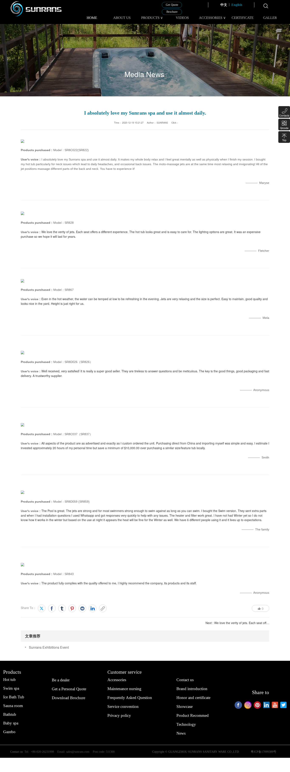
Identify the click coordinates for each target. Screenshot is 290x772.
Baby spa (10, 723)
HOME (92, 18)
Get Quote (172, 4)
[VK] (82, 608)
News (181, 733)
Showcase (184, 706)
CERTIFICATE (242, 18)
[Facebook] (52, 608)
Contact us (185, 680)
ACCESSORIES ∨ (212, 18)
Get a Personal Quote (69, 689)
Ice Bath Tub (13, 697)
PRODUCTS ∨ (152, 18)
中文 (223, 5)
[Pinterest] (72, 608)
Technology (186, 724)
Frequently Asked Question (129, 697)
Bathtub (9, 714)
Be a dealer (61, 680)
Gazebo (9, 732)
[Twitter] (41, 608)
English (236, 5)
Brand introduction (191, 688)
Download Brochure (68, 698)
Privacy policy (119, 715)
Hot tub (9, 679)
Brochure (171, 11)
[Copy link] (103, 608)
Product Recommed (192, 715)
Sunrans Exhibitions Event (49, 647)
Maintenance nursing (124, 688)
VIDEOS (182, 18)
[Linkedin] (92, 608)
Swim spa (11, 688)
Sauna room (13, 705)
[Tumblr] (62, 608)
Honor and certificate (193, 697)
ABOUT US (122, 18)
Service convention (123, 706)
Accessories (116, 680)
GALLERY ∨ (272, 18)
